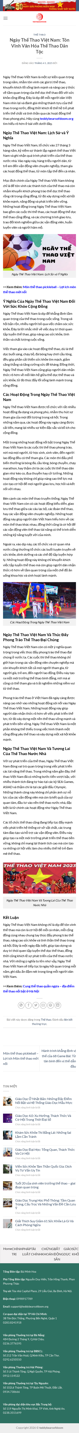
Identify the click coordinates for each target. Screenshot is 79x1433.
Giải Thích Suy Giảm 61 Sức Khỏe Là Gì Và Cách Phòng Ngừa (44, 1223)
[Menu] (5, 18)
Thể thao (39, 34)
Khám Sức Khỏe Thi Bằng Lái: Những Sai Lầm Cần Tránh (43, 1134)
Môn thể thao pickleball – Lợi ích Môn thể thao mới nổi (20, 1058)
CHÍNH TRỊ (17, 1251)
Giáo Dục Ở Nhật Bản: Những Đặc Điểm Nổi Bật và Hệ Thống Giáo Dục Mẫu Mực (43, 1100)
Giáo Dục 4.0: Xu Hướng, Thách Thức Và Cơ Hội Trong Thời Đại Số (43, 1117)
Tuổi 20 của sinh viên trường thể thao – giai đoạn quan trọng (45, 1185)
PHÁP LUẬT (26, 1251)
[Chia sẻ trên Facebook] (28, 1005)
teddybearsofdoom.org (56, 118)
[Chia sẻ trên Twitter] (35, 1005)
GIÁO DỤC (68, 1251)
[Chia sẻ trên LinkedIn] (57, 1005)
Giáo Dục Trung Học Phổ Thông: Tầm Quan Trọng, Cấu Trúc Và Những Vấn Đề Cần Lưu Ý (45, 1204)
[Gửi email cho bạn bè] (43, 1005)
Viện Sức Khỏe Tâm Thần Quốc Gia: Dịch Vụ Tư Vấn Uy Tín (43, 1168)
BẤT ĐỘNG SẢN (59, 1254)
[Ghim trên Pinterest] (50, 1005)
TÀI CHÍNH (36, 1251)
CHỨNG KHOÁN (48, 1251)
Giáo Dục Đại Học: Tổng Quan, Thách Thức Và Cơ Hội (45, 1151)
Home (7, 1248)
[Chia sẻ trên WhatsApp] (21, 1005)
